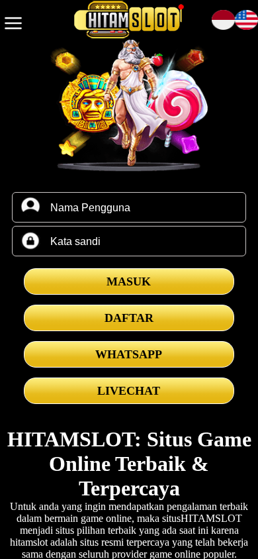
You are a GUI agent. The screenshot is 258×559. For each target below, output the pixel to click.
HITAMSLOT (211, 518)
